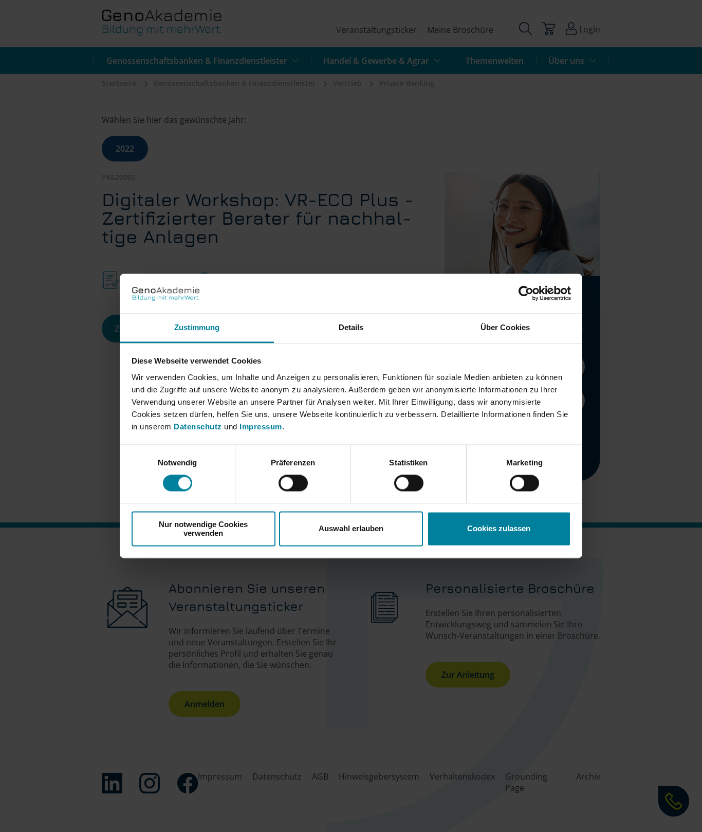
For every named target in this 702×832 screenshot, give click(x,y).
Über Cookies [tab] (505, 327)
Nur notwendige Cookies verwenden (203, 528)
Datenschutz (199, 426)
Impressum (260, 426)
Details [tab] (351, 327)
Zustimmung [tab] (197, 327)
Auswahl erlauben (351, 528)
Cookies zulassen (498, 528)
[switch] (293, 483)
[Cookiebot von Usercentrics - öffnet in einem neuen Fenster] (526, 293)
